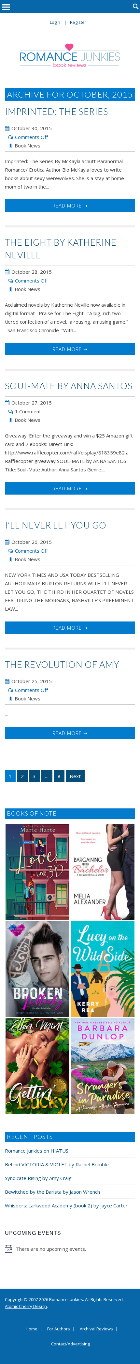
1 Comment (28, 411)
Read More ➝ (70, 205)
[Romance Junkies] (70, 55)
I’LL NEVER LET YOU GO (55, 525)
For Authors (58, 1329)
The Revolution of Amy (62, 664)
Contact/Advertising (70, 1344)
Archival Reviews (96, 1329)
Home (31, 1329)
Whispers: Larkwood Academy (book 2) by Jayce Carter (66, 1205)
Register (78, 22)
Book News (27, 145)
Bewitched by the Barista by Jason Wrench (52, 1191)
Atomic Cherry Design (26, 1306)
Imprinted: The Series (56, 111)
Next (75, 776)
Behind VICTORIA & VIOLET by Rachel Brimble (57, 1164)
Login (55, 22)
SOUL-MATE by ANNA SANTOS (69, 385)
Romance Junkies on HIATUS (36, 1150)
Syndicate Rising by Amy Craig (38, 1178)
